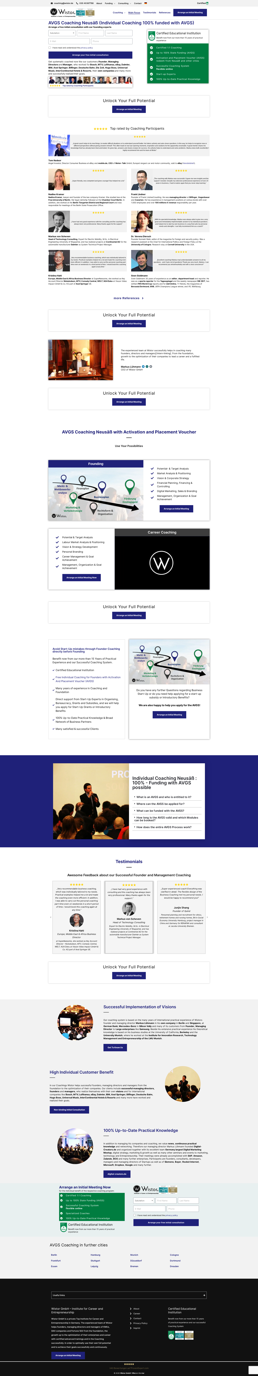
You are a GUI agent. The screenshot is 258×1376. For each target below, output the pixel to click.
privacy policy (86, 48)
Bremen (134, 1266)
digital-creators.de (117, 1174)
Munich (134, 1255)
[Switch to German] (145, 3)
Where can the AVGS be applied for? (160, 804)
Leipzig (94, 1266)
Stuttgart (95, 1260)
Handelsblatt (188, 163)
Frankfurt (56, 1260)
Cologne (174, 1255)
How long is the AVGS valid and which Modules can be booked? (166, 819)
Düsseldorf (136, 1260)
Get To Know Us (115, 1047)
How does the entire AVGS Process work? (164, 827)
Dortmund (175, 1260)
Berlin (54, 1255)
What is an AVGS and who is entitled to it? (164, 797)
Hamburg (95, 1255)
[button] (167, 797)
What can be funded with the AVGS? (160, 810)
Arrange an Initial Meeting (190, 12)
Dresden (174, 1266)
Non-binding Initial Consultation (69, 1109)
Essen (54, 1266)
